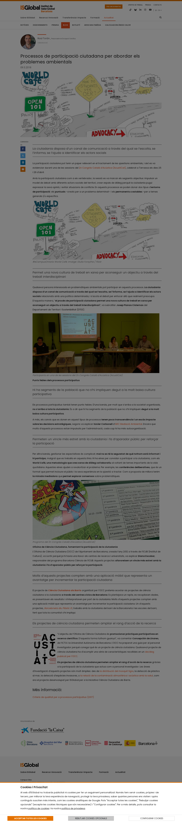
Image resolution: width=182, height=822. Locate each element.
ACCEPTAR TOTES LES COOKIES (30, 818)
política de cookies (38, 808)
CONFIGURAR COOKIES (151, 818)
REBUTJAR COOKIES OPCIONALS (91, 818)
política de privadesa (73, 808)
